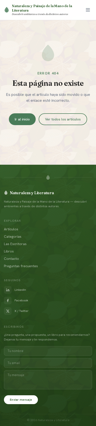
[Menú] (88, 10)
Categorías (12, 236)
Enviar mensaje (21, 400)
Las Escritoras (15, 244)
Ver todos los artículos (63, 119)
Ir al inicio (22, 119)
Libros (9, 251)
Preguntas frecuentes (21, 266)
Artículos (11, 229)
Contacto (11, 258)
